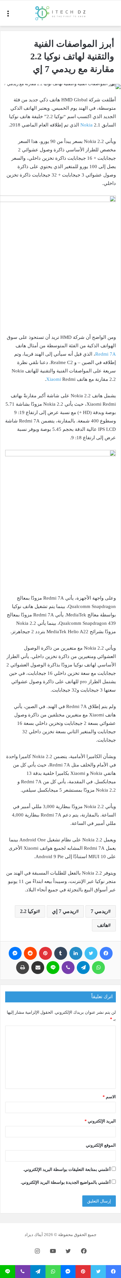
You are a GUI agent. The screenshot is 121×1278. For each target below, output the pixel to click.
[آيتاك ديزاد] (60, 13)
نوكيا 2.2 (28, 911)
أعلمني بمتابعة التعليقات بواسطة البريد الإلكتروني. (67, 1169)
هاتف (102, 925)
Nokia (87, 124)
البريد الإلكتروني (100, 1121)
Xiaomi (54, 379)
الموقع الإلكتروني (101, 1145)
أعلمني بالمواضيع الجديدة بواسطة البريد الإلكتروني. (66, 1182)
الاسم (109, 1096)
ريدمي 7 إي (64, 911)
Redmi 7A (105, 354)
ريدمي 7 (99, 911)
